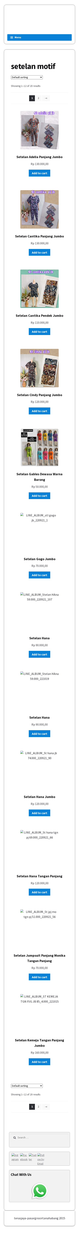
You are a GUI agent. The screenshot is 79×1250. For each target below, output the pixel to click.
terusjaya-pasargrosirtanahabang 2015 (39, 1218)
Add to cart (39, 173)
